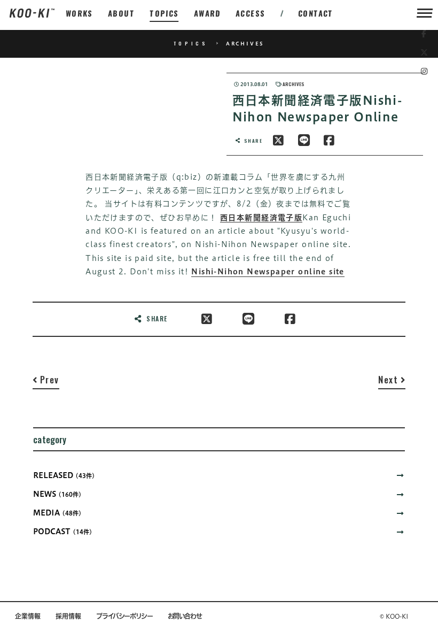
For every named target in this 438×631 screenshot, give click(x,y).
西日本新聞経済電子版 (261, 217)
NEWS (57, 494)
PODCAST (62, 531)
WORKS (79, 13)
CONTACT (316, 13)
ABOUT (121, 13)
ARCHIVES (293, 84)
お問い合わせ (185, 616)
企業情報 (28, 616)
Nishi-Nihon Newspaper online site (267, 271)
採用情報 (68, 616)
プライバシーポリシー (124, 616)
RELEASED (64, 475)
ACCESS (251, 13)
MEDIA (57, 513)
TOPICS (164, 13)
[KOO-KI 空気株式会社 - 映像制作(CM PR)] (31, 13)
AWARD (207, 13)
